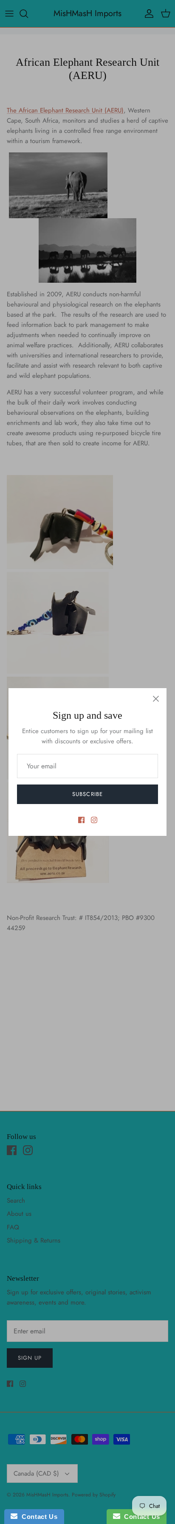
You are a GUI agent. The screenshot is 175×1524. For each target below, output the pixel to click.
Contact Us (37, 1516)
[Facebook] (81, 820)
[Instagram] (94, 820)
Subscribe (87, 794)
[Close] (156, 698)
